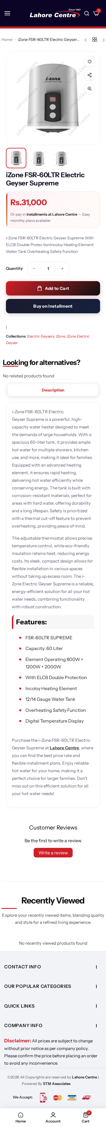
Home (6, 39)
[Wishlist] (89, 61)
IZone (60, 336)
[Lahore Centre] (55, 13)
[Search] (86, 13)
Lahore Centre (64, 747)
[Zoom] (89, 88)
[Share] (89, 75)
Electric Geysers (40, 336)
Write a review (53, 852)
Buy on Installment (52, 306)
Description (53, 390)
